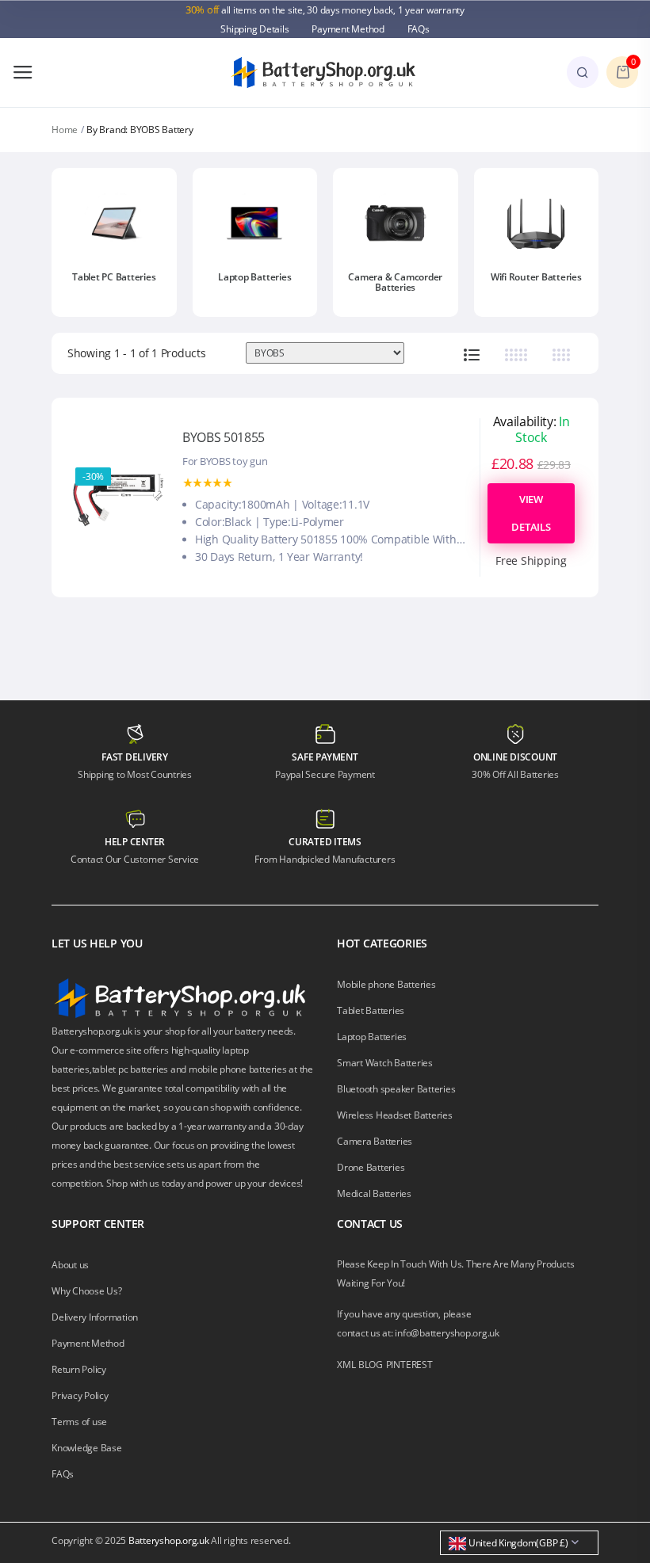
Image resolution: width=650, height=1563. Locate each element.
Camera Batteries (374, 1141)
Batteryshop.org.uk (168, 1540)
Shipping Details (254, 29)
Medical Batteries (374, 1193)
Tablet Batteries (370, 1010)
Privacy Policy (80, 1395)
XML (346, 1364)
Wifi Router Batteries (536, 277)
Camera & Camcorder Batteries (395, 282)
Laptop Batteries (254, 277)
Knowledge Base (87, 1447)
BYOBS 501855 (223, 437)
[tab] (471, 353)
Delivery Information (95, 1317)
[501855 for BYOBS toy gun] (118, 496)
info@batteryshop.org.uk (447, 1333)
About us (70, 1264)
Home (65, 129)
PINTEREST (409, 1364)
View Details (530, 513)
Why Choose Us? (87, 1291)
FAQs (418, 29)
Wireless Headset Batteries (395, 1115)
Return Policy (79, 1369)
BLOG (370, 1364)
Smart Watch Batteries (385, 1062)
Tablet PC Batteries (113, 277)
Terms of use (79, 1421)
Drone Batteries (370, 1167)
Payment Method (348, 29)
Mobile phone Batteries (386, 984)
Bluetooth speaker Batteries (396, 1089)
